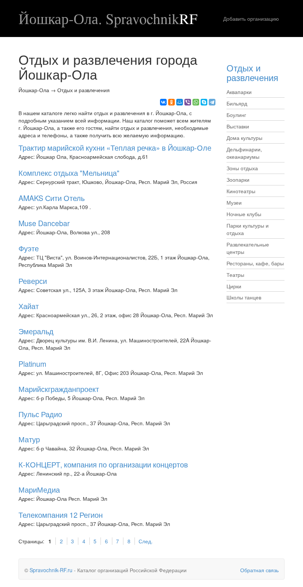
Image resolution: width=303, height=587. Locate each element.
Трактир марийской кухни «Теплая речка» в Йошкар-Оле (114, 147)
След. (146, 541)
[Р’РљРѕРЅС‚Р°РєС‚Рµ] (163, 102)
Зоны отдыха (242, 168)
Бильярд (237, 103)
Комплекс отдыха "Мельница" (68, 172)
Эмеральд (36, 331)
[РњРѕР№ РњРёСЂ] (179, 102)
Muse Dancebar (44, 223)
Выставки (238, 126)
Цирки (234, 286)
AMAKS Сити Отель (51, 197)
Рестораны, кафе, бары (255, 263)
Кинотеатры (241, 191)
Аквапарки (239, 91)
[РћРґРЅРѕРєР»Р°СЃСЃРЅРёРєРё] (171, 102)
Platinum (32, 363)
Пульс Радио (40, 414)
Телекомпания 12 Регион (60, 514)
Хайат (28, 306)
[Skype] (204, 102)
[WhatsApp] (196, 102)
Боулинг (236, 114)
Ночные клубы (244, 214)
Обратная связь (259, 570)
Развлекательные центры (248, 248)
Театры (235, 274)
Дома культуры (244, 137)
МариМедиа (39, 489)
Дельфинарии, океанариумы (244, 152)
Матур (29, 439)
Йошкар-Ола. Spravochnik (107, 18)
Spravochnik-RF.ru (51, 570)
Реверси (32, 280)
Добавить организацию (251, 18)
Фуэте (28, 248)
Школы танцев (244, 297)
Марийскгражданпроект (58, 388)
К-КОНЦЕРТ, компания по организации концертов (103, 464)
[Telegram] (212, 102)
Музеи (234, 202)
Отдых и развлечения (252, 72)
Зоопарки (238, 179)
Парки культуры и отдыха (248, 229)
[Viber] (187, 102)
